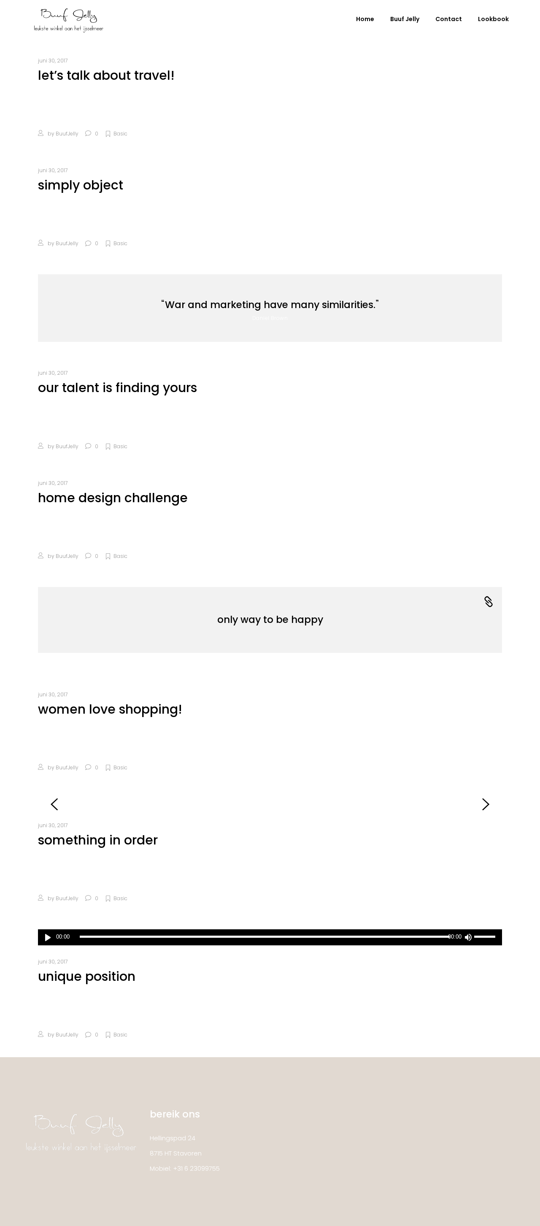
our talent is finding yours (117, 388)
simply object (80, 185)
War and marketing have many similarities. (270, 304)
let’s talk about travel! (106, 75)
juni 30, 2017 (53, 60)
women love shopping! (110, 709)
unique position (86, 976)
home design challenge (113, 498)
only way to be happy (270, 619)
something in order (98, 840)
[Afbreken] (468, 937)
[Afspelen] (48, 937)
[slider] (486, 937)
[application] (270, 937)
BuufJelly (67, 133)
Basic (120, 133)
